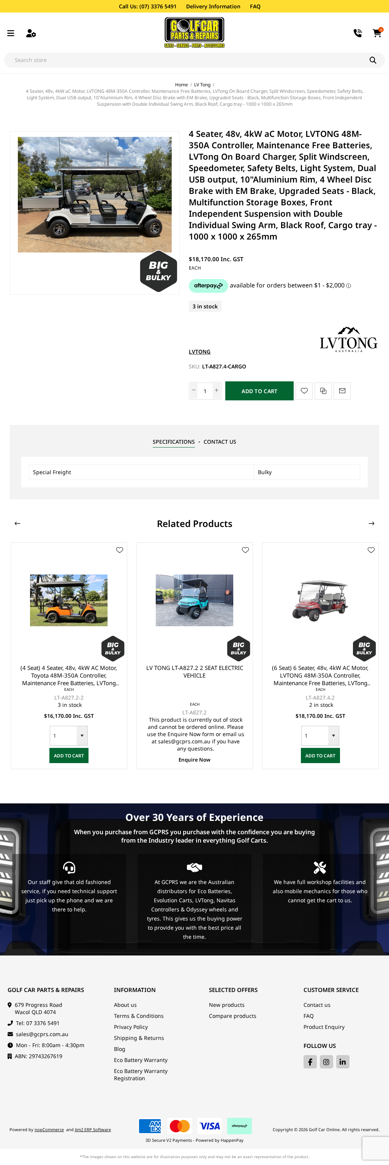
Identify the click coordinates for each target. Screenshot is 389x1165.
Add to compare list (323, 391)
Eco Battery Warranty (141, 1059)
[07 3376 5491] (358, 32)
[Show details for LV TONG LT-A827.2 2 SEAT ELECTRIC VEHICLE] (195, 601)
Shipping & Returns (139, 1037)
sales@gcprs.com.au (42, 1034)
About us (125, 1004)
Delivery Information (213, 6)
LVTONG (199, 351)
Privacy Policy (131, 1026)
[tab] (174, 441)
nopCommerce (49, 1129)
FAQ (255, 6)
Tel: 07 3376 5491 (38, 1023)
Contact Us (220, 441)
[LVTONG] (348, 351)
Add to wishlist (304, 391)
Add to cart (259, 391)
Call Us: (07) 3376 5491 (148, 6)
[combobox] (63, 735)
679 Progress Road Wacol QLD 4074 (38, 1008)
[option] (69, 655)
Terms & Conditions (139, 1015)
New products (227, 1004)
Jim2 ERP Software (93, 1129)
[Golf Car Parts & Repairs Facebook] (310, 1061)
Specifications (174, 441)
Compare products (232, 1015)
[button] (82, 735)
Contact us (317, 1004)
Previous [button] (17, 523)
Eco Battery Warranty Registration (141, 1074)
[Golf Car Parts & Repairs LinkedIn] (342, 1061)
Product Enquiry (324, 1026)
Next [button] (371, 523)
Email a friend (342, 391)
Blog (119, 1048)
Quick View (120, 561)
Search (377, 60)
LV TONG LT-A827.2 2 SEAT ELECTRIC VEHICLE (194, 671)
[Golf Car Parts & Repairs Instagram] (326, 1061)
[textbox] (187, 60)
